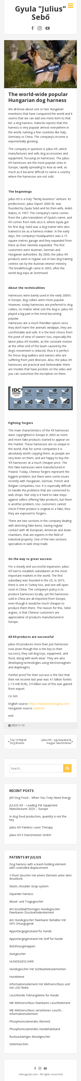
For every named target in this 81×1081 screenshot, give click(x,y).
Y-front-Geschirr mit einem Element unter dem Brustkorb (40, 877)
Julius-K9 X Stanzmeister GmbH (30, 835)
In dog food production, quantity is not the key (37, 818)
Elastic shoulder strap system (29, 886)
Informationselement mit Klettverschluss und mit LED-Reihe (39, 986)
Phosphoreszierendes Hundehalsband (34, 1029)
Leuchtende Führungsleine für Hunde (34, 995)
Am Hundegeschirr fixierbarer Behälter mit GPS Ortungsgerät (37, 921)
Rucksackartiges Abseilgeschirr (29, 1037)
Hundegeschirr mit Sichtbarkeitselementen (37, 969)
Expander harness (21, 894)
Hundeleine (16, 977)
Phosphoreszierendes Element (29, 1021)
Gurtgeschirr (17, 954)
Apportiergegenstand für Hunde (30, 931)
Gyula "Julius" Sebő (40, 13)
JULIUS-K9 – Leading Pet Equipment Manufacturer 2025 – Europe (33, 807)
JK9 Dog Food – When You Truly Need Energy (40, 798)
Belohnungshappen (22, 946)
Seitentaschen (18, 1044)
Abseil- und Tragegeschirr (26, 901)
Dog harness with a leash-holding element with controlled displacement (37, 866)
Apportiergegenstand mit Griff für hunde (36, 939)
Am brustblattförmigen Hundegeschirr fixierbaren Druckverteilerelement (34, 911)
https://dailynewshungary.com (49, 704)
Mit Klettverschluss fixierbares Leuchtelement (39, 1003)
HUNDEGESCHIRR (21, 961)
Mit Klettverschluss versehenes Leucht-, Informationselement (36, 1012)
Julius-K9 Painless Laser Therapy (31, 827)
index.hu (38, 708)
